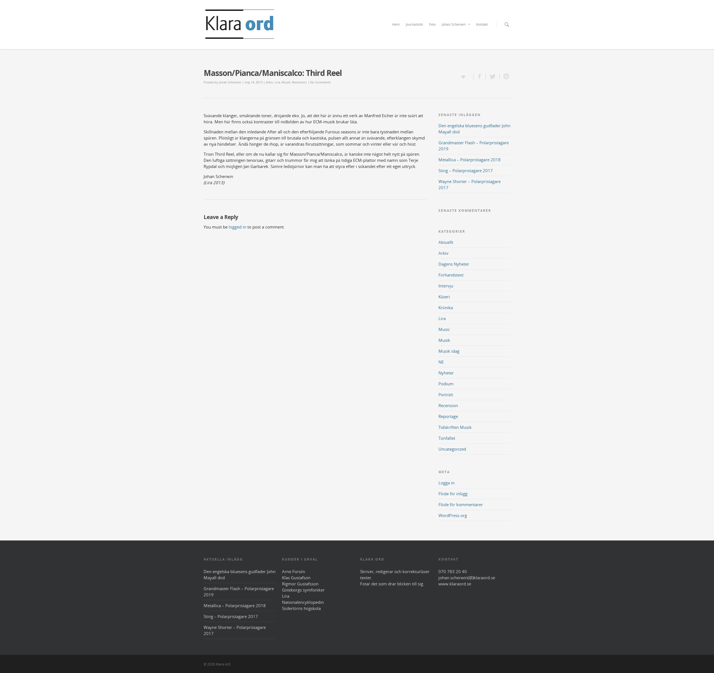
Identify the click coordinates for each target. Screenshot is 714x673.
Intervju (445, 286)
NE (441, 362)
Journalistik (414, 24)
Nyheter (446, 373)
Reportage (448, 416)
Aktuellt (445, 242)
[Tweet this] (493, 76)
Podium (446, 383)
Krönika (445, 307)
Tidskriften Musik (455, 427)
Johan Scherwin (453, 24)
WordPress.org (452, 515)
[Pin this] (505, 76)
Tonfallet (446, 438)
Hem (396, 24)
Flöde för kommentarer (460, 504)
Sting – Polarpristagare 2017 (465, 170)
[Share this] (480, 76)
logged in (237, 227)
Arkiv (269, 82)
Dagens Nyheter (453, 264)
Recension (299, 82)
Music (444, 329)
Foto (432, 24)
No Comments (320, 82)
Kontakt (482, 24)
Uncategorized (452, 449)
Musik (286, 82)
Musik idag (448, 351)
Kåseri (444, 296)
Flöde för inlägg (452, 493)
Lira (277, 82)
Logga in (446, 482)
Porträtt (445, 394)
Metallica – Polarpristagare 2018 (469, 159)
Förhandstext (451, 275)
